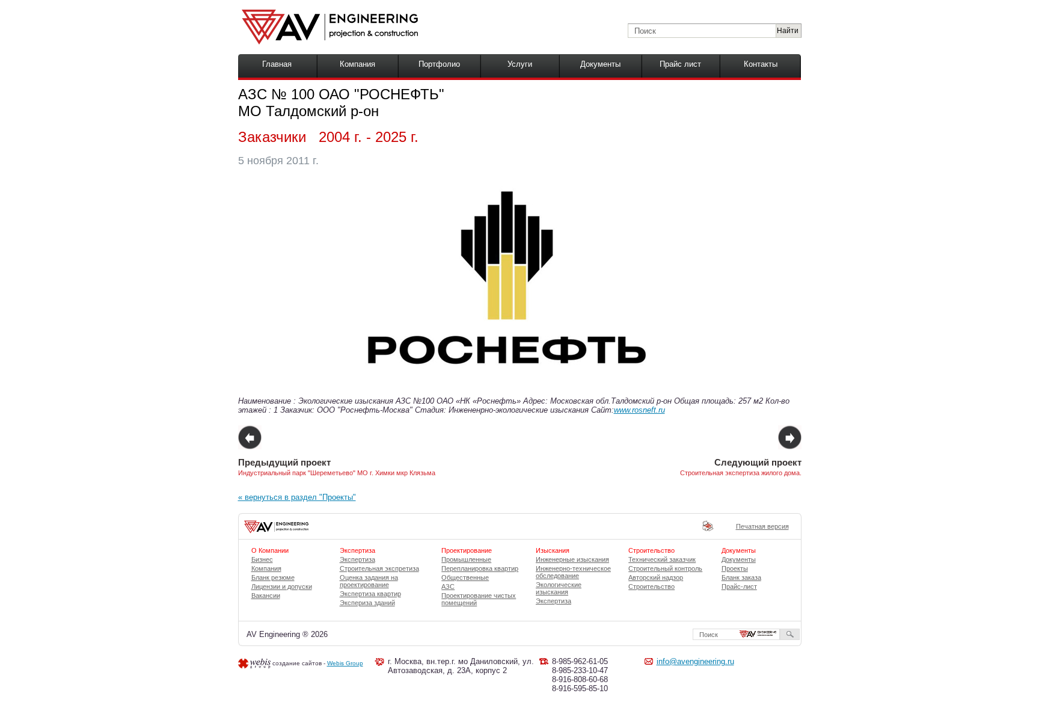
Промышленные (466, 559)
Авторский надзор (655, 577)
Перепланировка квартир (479, 568)
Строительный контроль (665, 568)
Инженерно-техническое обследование (573, 572)
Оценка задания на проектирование (369, 581)
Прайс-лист (739, 586)
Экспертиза (357, 559)
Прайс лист (680, 64)
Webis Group (345, 663)
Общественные (465, 577)
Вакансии (265, 595)
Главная (277, 64)
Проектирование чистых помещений (478, 599)
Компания (357, 64)
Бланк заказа (741, 577)
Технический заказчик (662, 559)
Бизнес (262, 559)
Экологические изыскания (558, 588)
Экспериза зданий (367, 602)
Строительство (651, 586)
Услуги (519, 64)
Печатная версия (762, 526)
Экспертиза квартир (370, 593)
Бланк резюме (273, 577)
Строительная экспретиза (379, 568)
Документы (600, 64)
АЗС (448, 586)
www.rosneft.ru (639, 409)
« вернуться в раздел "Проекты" (297, 497)
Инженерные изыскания (572, 559)
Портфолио (439, 64)
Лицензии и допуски (281, 586)
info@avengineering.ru (695, 661)
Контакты (760, 64)
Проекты (735, 568)
